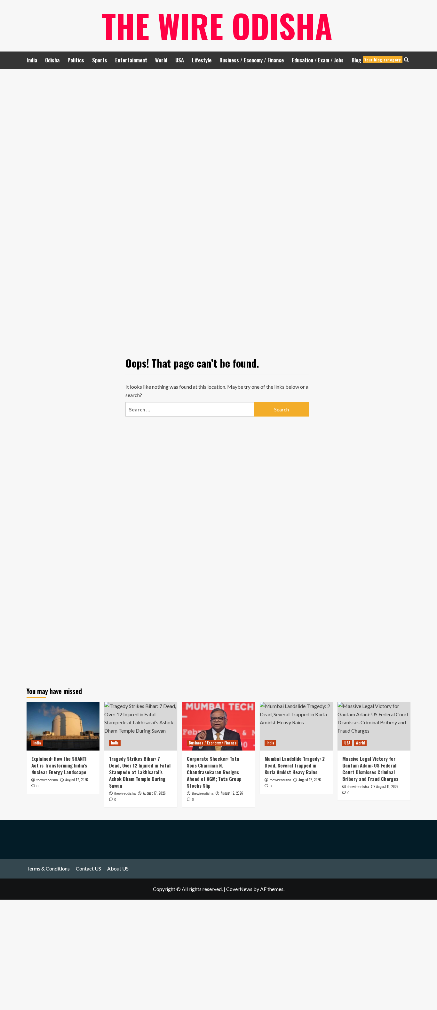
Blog (376, 60)
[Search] (406, 59)
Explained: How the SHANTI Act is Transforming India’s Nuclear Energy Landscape (59, 765)
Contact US (88, 868)
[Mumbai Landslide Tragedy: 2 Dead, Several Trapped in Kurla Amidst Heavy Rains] (296, 726)
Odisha (52, 60)
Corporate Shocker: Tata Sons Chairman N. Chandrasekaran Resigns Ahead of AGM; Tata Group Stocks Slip (214, 772)
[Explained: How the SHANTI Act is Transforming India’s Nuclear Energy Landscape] (63, 726)
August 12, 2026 (232, 793)
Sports (99, 60)
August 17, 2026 (76, 779)
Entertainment (131, 60)
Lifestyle (201, 60)
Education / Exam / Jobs (318, 60)
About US (118, 868)
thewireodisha (47, 780)
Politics (76, 60)
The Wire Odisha (217, 25)
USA (179, 60)
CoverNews (239, 889)
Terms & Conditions (48, 868)
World (161, 60)
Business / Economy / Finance (251, 60)
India (32, 60)
